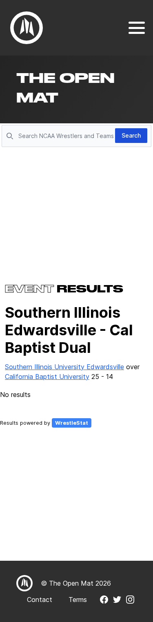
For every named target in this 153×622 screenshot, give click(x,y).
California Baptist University (47, 376)
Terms (78, 599)
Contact (39, 599)
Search (131, 135)
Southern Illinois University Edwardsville (64, 367)
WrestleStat (71, 423)
